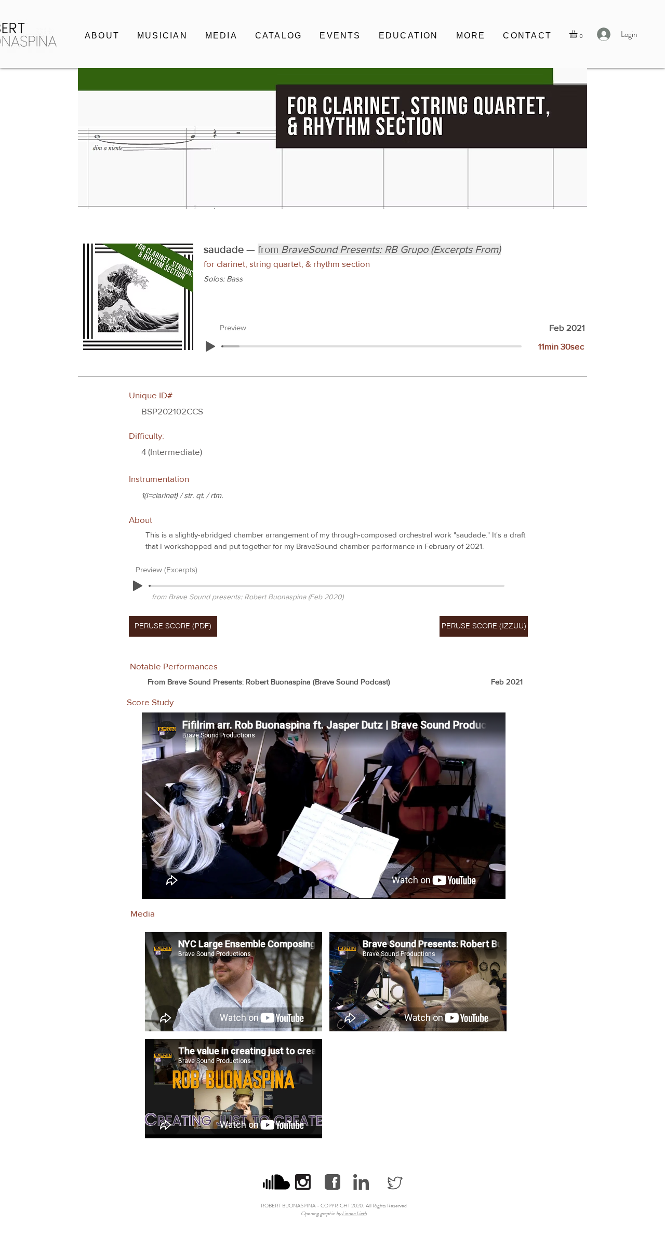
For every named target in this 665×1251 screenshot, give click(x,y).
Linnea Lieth (354, 1213)
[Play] (210, 346)
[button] (162, 36)
